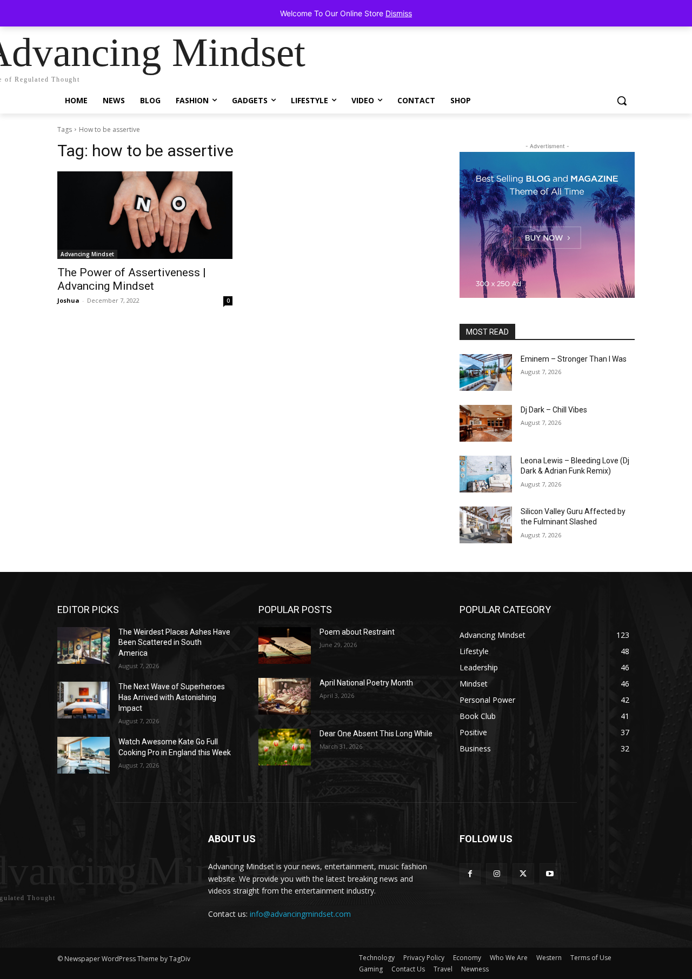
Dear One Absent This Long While (376, 733)
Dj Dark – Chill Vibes (554, 409)
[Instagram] (496, 873)
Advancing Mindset (87, 254)
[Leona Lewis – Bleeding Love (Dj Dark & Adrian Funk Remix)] (486, 474)
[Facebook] (470, 873)
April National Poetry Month (366, 682)
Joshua (68, 300)
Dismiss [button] (398, 13)
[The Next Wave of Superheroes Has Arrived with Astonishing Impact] (83, 700)
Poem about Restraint (357, 632)
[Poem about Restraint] (284, 645)
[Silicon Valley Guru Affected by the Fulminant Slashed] (486, 525)
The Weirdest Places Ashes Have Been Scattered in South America (174, 642)
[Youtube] (550, 873)
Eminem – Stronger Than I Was (574, 359)
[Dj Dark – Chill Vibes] (486, 423)
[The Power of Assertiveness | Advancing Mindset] (144, 215)
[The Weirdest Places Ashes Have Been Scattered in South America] (83, 645)
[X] (523, 873)
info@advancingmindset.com (300, 914)
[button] (622, 101)
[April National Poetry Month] (284, 696)
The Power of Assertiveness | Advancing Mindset (131, 279)
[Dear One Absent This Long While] (284, 747)
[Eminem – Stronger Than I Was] (486, 372)
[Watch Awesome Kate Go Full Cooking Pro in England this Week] (83, 755)
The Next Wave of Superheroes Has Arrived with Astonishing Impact (171, 697)
